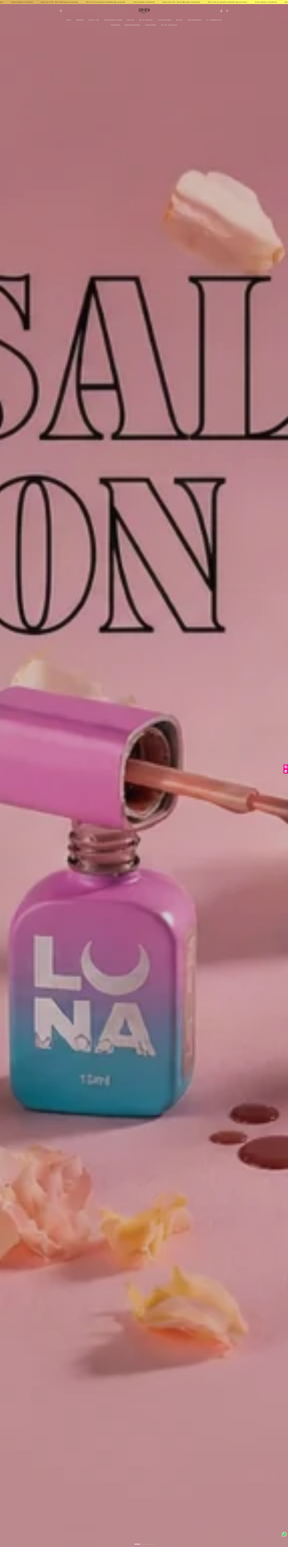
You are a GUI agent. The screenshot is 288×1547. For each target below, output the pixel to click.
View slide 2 (144, 1542)
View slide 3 (151, 1542)
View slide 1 (137, 1542)
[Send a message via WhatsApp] (284, 1534)
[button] (61, 10)
